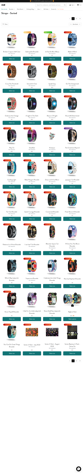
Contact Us (53, 9)
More (38, 9)
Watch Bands (20, 9)
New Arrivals (4, 9)
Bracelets (11, 9)
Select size (12, 59)
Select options (72, 319)
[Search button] (65, 5)
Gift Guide (46, 9)
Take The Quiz (60, 9)
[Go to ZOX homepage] (3, 5)
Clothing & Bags (30, 9)
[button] (78, 468)
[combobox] (51, 5)
